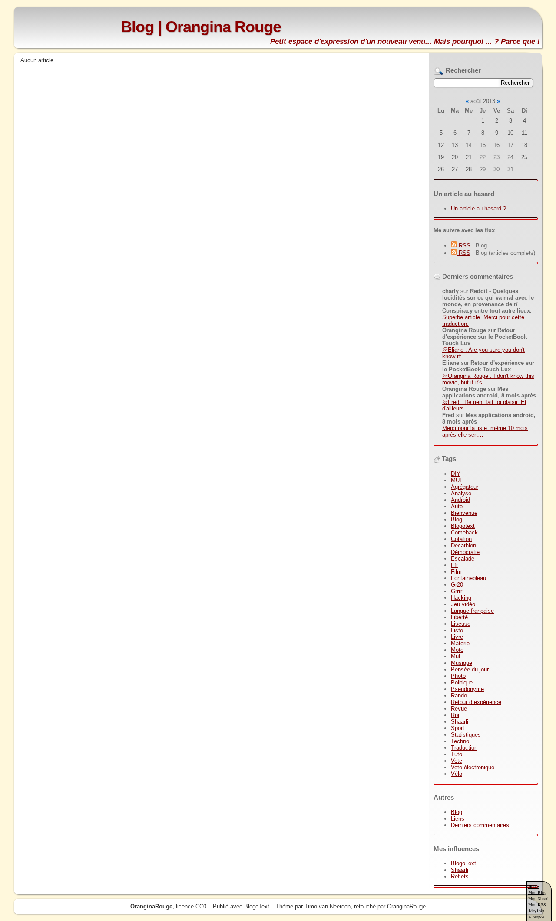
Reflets (460, 876)
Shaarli (459, 721)
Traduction (464, 747)
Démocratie (465, 552)
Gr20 (457, 584)
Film (456, 571)
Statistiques (466, 734)
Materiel (461, 643)
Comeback (464, 532)
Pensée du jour (470, 669)
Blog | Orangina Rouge (201, 27)
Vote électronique (472, 767)
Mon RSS (537, 904)
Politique (462, 682)
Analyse (461, 493)
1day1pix (536, 911)
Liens (457, 818)
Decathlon (463, 545)
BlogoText (463, 863)
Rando (459, 695)
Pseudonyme (467, 689)
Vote (456, 760)
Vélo (456, 774)
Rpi (455, 715)
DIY (455, 474)
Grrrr (456, 591)
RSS (463, 245)
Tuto (456, 754)
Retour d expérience (476, 702)
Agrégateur (464, 487)
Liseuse (460, 624)
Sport (457, 728)
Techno (460, 741)
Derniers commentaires (480, 825)
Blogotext (463, 526)
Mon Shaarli (539, 898)
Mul (455, 656)
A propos (536, 917)
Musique (461, 663)
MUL (457, 480)
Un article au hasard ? (478, 208)
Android (460, 500)
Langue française (472, 610)
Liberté (459, 617)
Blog (456, 519)
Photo (458, 676)
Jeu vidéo (463, 604)
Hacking (461, 597)
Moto (457, 650)
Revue (459, 708)
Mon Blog (537, 892)
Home (533, 886)
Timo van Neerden (327, 906)
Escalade (462, 558)
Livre (457, 637)
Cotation (461, 539)
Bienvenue (464, 513)
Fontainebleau (468, 578)
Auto (457, 506)
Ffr (454, 565)
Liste (457, 630)
